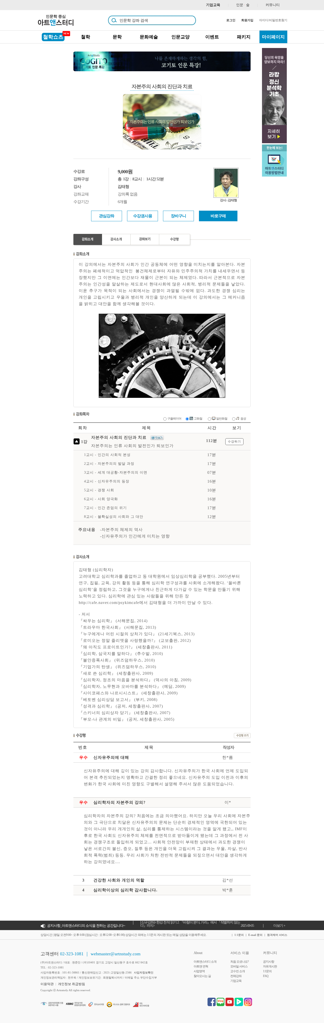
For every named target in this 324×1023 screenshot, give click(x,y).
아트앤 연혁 (201, 966)
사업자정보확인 (143, 972)
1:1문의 (239, 934)
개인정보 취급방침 (71, 984)
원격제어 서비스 (277, 934)
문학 (117, 36)
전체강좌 (235, 976)
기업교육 (235, 981)
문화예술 (149, 36)
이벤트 (212, 36)
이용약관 (47, 984)
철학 (85, 36)
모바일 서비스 (239, 966)
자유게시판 (270, 966)
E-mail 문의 (255, 934)
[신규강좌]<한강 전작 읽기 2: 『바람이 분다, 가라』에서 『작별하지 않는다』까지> (190, 924)
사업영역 (199, 971)
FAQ (265, 976)
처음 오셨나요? (239, 961)
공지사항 (268, 961)
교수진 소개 (237, 971)
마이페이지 (273, 36)
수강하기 (234, 441)
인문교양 (180, 36)
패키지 (244, 36)
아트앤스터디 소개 (205, 961)
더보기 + (279, 926)
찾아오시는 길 (202, 976)
